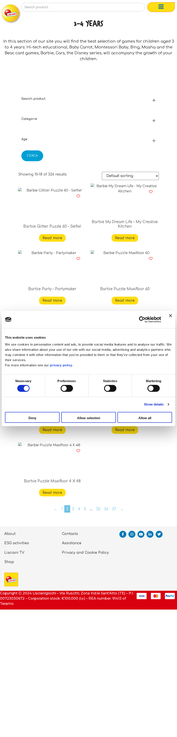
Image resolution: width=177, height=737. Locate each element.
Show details (154, 404)
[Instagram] (131, 534)
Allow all (144, 418)
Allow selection (88, 418)
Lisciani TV (14, 553)
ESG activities (16, 543)
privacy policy (61, 365)
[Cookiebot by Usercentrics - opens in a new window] (142, 319)
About (10, 534)
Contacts (70, 534)
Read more (52, 238)
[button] (78, 196)
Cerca (32, 155)
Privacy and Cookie (79, 553)
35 (98, 509)
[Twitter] (159, 534)
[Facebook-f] (122, 534)
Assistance (71, 543)
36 (106, 509)
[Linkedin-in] (150, 534)
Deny (32, 418)
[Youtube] (140, 534)
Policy (103, 553)
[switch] (67, 388)
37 (114, 509)
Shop (9, 562)
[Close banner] (170, 319)
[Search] (135, 8)
